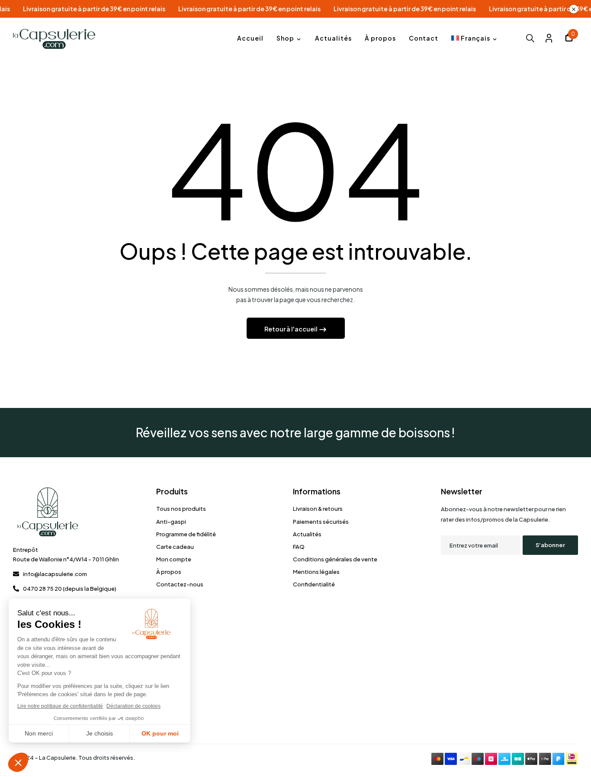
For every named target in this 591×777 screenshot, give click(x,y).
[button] (568, 38)
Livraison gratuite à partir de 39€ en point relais (116, 9)
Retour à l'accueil (291, 329)
